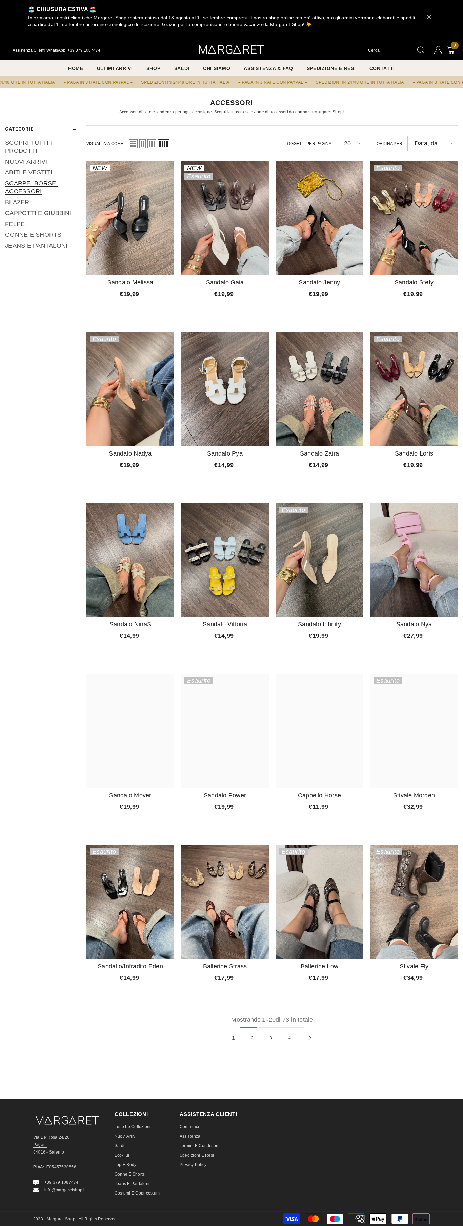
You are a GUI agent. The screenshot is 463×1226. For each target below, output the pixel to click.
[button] (133, 143)
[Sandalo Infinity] (319, 560)
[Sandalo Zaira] (319, 389)
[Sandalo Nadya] (130, 389)
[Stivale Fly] (414, 902)
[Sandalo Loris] (414, 389)
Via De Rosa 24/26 (51, 1137)
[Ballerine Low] (319, 902)
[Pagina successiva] (310, 1037)
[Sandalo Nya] (414, 560)
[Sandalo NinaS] (130, 560)
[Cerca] (397, 50)
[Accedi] (438, 50)
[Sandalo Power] (225, 731)
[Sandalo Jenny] (319, 218)
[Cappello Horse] (319, 731)
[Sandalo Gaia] (225, 218)
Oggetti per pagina (309, 143)
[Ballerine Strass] (225, 902)
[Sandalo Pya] (225, 389)
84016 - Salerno (48, 1152)
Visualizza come (105, 143)
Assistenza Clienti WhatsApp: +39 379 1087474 (56, 50)
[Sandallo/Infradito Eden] (130, 902)
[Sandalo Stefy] (414, 218)
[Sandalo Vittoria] (225, 560)
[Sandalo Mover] (130, 731)
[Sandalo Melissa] (130, 218)
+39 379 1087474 (61, 1182)
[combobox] (390, 50)
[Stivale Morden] (414, 731)
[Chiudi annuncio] (429, 17)
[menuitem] (40, 147)
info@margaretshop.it (65, 1190)
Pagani (40, 1144)
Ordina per (389, 143)
